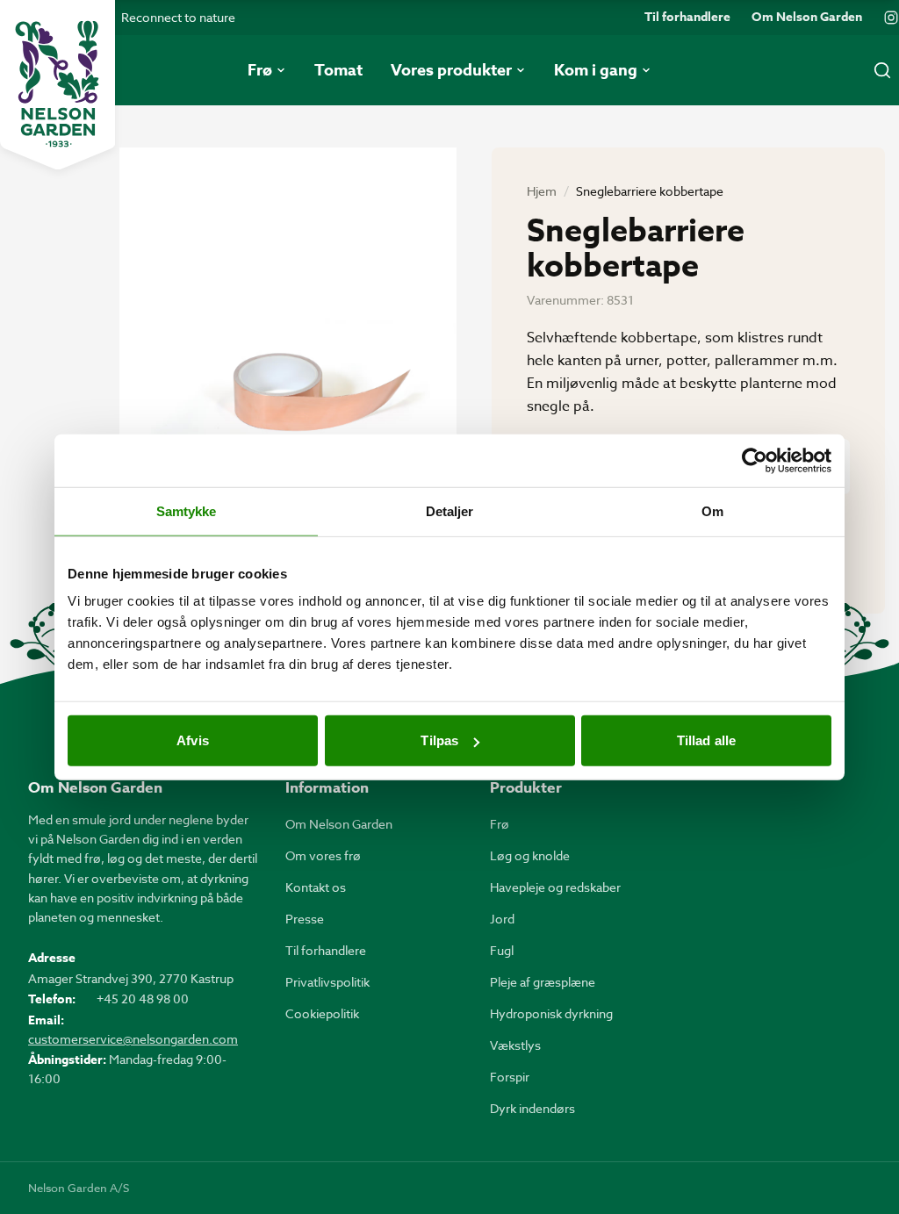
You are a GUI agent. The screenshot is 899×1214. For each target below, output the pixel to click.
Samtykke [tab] (186, 510)
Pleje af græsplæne (542, 981)
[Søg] (882, 70)
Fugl (502, 950)
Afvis (192, 740)
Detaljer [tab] (450, 510)
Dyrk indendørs (532, 1108)
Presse (304, 918)
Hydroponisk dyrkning (551, 1013)
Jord (502, 918)
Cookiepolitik (322, 1013)
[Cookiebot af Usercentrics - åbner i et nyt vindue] (754, 460)
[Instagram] (891, 17)
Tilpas (439, 740)
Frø (499, 823)
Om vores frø (323, 855)
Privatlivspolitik (327, 981)
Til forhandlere (687, 17)
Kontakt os (315, 887)
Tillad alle (706, 740)
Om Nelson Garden (807, 17)
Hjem (542, 191)
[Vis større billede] (288, 372)
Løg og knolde (530, 855)
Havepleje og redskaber (555, 887)
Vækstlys (515, 1045)
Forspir (509, 1076)
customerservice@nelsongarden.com (133, 1039)
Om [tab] (712, 510)
